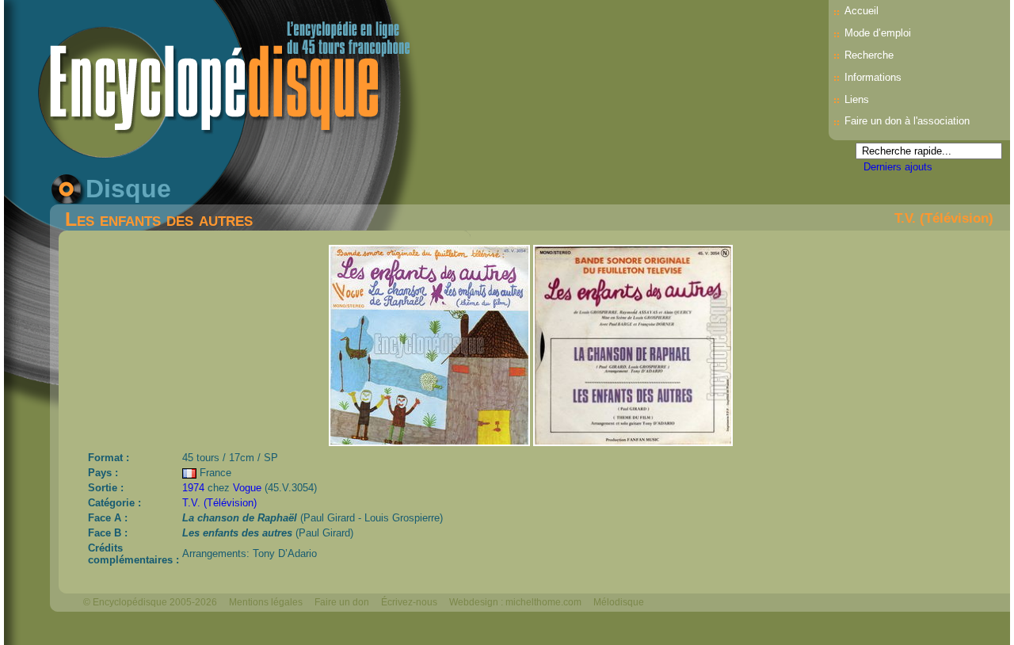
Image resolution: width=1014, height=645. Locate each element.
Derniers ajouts (897, 167)
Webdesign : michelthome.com (515, 602)
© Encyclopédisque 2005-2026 (150, 602)
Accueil (861, 11)
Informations (873, 77)
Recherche (869, 55)
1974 (193, 488)
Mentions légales (266, 602)
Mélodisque (618, 602)
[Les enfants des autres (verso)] (633, 441)
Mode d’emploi (877, 33)
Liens (856, 99)
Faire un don (341, 602)
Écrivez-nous (409, 602)
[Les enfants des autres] (431, 441)
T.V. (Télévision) (943, 218)
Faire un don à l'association (907, 121)
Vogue (247, 488)
